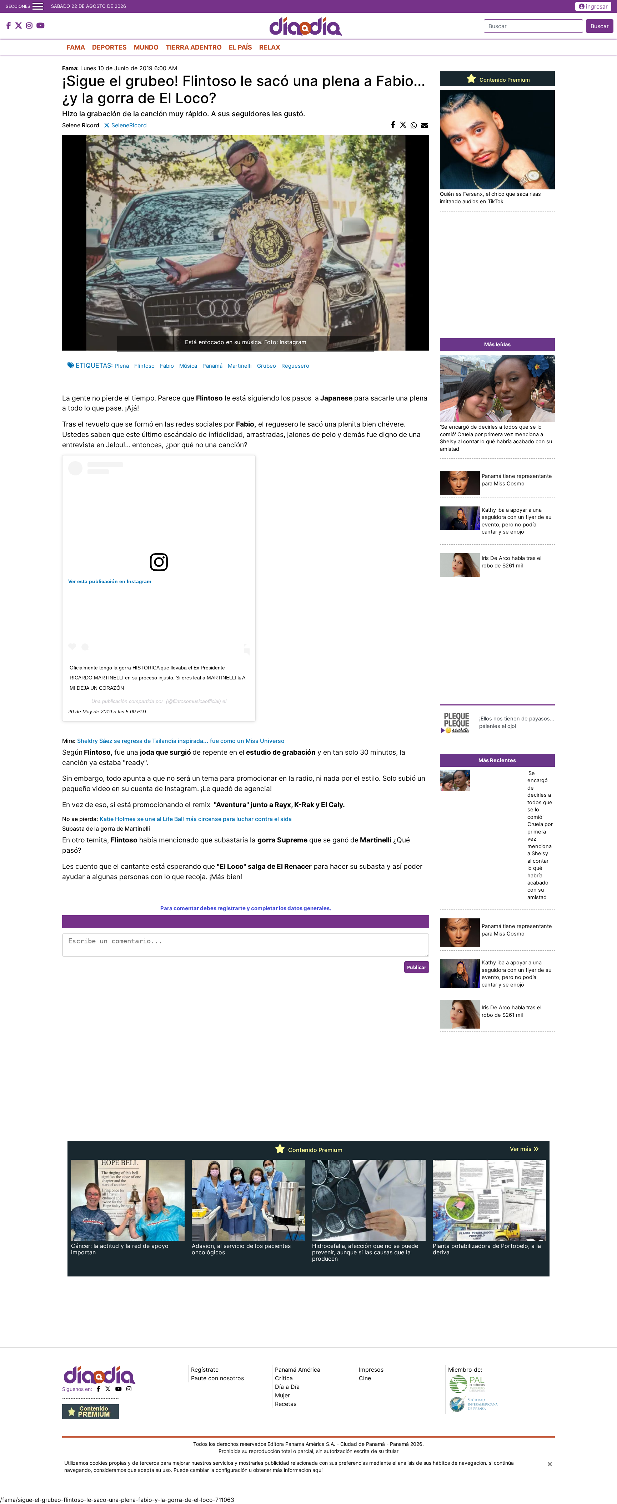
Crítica (284, 1378)
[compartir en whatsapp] (414, 125)
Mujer (282, 1395)
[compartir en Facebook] (393, 125)
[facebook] (98, 1388)
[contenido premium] (90, 1411)
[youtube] (118, 1388)
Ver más (521, 1148)
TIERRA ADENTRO (194, 47)
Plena (122, 365)
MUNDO (146, 47)
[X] (108, 1388)
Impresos (371, 1369)
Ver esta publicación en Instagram (109, 581)
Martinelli (240, 365)
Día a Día (287, 1386)
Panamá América (297, 1369)
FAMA (76, 47)
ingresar (597, 6)
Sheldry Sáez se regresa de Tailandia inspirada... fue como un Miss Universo (181, 740)
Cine (365, 1378)
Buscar (600, 26)
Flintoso (144, 365)
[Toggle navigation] (37, 6)
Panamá (212, 365)
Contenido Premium (504, 80)
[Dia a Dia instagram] (30, 26)
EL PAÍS (240, 47)
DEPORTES (109, 47)
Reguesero (295, 365)
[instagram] (128, 1388)
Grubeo (266, 365)
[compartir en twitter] (403, 125)
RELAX (269, 47)
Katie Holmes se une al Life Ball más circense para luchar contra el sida (196, 818)
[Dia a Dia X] (19, 26)
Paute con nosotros (217, 1378)
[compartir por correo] (424, 125)
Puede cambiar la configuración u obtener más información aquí (248, 1470)
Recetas (285, 1403)
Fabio (167, 365)
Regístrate (205, 1369)
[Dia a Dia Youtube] (40, 26)
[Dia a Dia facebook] (9, 26)
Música (188, 365)
